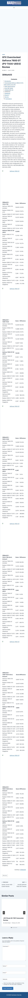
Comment (6, 946)
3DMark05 (7, 93)
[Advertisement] (14, 24)
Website (5, 979)
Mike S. (5, 70)
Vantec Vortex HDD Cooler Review (7, 884)
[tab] (11, 927)
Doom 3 (7, 95)
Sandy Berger (8, 922)
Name (5, 966)
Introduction (8, 81)
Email (5, 972)
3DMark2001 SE (9, 90)
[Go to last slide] (4, 912)
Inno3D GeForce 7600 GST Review (21, 884)
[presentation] (14, 907)
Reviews (5, 875)
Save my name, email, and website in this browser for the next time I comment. (14, 983)
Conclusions (8, 98)
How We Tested (9, 88)
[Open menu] (14, 7)
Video (3, 54)
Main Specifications (10, 86)
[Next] (24, 912)
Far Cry (7, 97)
